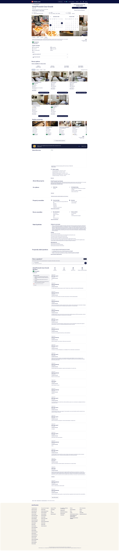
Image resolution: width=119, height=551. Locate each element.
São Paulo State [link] (39, 500)
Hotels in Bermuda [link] (43, 515)
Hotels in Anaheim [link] (34, 542)
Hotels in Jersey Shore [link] (44, 518)
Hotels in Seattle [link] (34, 540)
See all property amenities (55, 208)
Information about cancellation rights (57, 183)
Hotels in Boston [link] (34, 533)
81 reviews (34, 272)
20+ (85, 34)
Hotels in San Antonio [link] (34, 531)
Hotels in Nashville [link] (34, 518)
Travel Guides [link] (81, 512)
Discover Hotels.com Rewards (79, 10)
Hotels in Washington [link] (34, 527)
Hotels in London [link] (34, 537)
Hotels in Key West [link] (34, 536)
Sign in (86, 1)
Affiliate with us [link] (62, 510)
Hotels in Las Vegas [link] (34, 509)
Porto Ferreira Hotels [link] (44, 500)
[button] (52, 21)
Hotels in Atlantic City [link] (35, 534)
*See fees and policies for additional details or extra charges (59, 196)
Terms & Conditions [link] (72, 509)
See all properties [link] (36, 4)
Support (77, 1)
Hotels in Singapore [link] (44, 512)
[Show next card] (87, 130)
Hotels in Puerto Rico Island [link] (45, 521)
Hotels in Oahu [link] (43, 524)
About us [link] (81, 509)
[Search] (85, 263)
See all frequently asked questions (56, 254)
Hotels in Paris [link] (33, 524)
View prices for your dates (43, 92)
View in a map (53, 166)
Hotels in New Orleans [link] (35, 515)
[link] (79, 14)
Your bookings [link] (53, 509)
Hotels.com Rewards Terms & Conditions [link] (74, 518)
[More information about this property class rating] (35, 8)
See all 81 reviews (35, 43)
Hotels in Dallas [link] (34, 543)
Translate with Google (55, 278)
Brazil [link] (35, 500)
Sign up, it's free (84, 146)
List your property (71, 1)
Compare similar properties (60, 140)
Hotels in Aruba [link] (43, 509)
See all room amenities (54, 219)
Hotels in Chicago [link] (34, 512)
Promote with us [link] (62, 513)
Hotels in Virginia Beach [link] (35, 539)
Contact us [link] (52, 512)
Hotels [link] (33, 500)
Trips (81, 1)
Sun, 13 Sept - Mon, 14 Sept (55, 13)
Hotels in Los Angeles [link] (34, 521)
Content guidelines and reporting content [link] (73, 516)
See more (52, 193)
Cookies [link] (71, 512)
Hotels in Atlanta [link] (34, 530)
